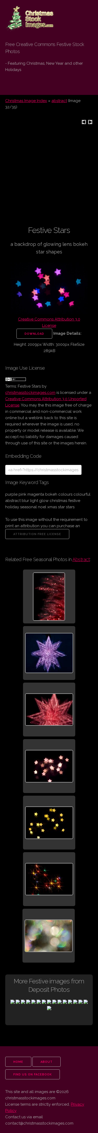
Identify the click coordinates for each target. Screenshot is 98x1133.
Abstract (81, 559)
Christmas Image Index (26, 100)
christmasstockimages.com (30, 392)
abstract (59, 100)
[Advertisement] (49, 175)
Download (34, 334)
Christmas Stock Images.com (27, 14)
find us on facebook (32, 1074)
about (47, 1062)
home (18, 1062)
